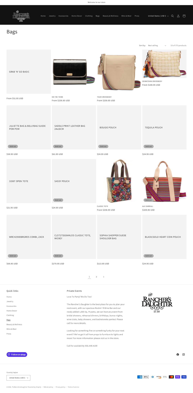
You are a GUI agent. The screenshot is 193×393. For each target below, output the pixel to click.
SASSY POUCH (62, 180)
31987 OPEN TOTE (18, 180)
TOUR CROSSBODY (104, 97)
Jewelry (10, 301)
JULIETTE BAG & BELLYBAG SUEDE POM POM (27, 127)
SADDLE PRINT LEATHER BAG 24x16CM (69, 127)
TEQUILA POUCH (154, 127)
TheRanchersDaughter (19, 387)
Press (9, 334)
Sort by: (142, 45)
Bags (9, 320)
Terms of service (73, 387)
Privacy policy (60, 387)
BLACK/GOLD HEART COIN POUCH (163, 236)
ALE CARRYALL (147, 206)
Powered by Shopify (34, 387)
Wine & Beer (12, 329)
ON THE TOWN (57, 97)
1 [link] (89, 276)
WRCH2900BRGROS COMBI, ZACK (26, 236)
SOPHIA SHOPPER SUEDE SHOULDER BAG (113, 237)
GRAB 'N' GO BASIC (19, 71)
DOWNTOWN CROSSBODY (152, 81)
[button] (172, 16)
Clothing (10, 315)
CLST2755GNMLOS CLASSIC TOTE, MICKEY (72, 237)
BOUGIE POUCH (108, 127)
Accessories (11, 306)
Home (9, 297)
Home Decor (12, 310)
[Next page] (103, 277)
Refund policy (48, 387)
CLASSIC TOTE (102, 206)
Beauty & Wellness (14, 324)
